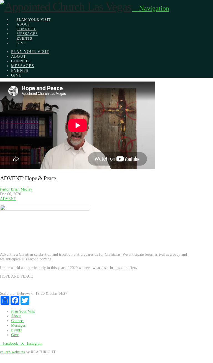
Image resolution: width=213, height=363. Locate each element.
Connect (17, 320)
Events (16, 330)
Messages (18, 325)
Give (15, 334)
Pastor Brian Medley (16, 189)
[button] (150, 8)
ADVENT (8, 198)
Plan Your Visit (23, 311)
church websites (12, 352)
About (16, 316)
